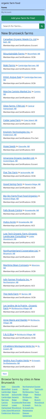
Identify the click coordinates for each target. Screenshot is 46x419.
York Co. (37, 405)
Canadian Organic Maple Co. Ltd (19, 39)
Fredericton (6, 413)
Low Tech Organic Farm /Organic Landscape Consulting (20, 235)
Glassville (16, 386)
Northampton (28, 386)
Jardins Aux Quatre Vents (16, 360)
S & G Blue (8, 334)
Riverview (27, 402)
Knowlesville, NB (32, 210)
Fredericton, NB (9, 135)
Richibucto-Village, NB (26, 334)
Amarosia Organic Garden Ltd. (19, 158)
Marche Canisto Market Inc (17, 91)
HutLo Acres (9, 221)
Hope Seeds (9, 146)
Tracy (36, 392)
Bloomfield (6, 389)
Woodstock (39, 402)
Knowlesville (17, 402)
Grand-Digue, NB (10, 161)
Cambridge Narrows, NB (28, 65)
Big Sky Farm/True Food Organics (20, 195)
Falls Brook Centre (12, 210)
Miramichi (16, 410)
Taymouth (38, 389)
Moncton (16, 413)
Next (5, 374)
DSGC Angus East (12, 77)
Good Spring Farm (12, 184)
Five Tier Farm (10, 172)
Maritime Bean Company (16, 265)
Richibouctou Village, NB (22, 308)
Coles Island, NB (30, 120)
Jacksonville (17, 394)
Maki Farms (9, 65)
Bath (3, 386)
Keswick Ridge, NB (32, 184)
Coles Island (6, 410)
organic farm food (10, 3)
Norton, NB (26, 294)
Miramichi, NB (9, 253)
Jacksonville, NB (27, 172)
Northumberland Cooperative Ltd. (20, 250)
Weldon (37, 394)
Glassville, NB (24, 146)
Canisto (4, 402)
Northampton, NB (10, 282)
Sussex (37, 386)
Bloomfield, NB (33, 54)
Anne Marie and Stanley (15, 319)
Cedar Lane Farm (12, 120)
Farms (4, 7)
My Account (6, 12)
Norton (26, 389)
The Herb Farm (11, 293)
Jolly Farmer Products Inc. (16, 279)
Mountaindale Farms (14, 53)
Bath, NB (6, 42)
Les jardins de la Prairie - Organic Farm (20, 307)
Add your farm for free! (23, 18)
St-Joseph (26, 405)
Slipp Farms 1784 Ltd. (14, 105)
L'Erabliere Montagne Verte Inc (19, 346)
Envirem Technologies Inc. (16, 131)
